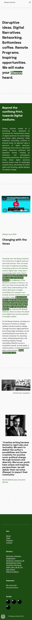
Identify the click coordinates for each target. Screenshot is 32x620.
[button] (2, 2)
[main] (16, 50)
